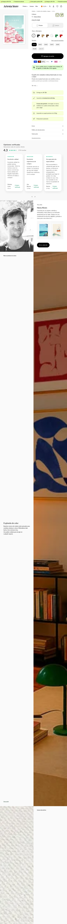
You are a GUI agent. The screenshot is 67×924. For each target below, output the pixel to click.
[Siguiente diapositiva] (63, 31)
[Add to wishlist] (57, 15)
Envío (33, 126)
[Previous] (32, 197)
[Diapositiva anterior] (60, 31)
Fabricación (35, 134)
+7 (60, 62)
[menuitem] (37, 6)
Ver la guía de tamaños (57, 40)
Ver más (34, 85)
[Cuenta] (53, 6)
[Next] (35, 197)
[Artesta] (12, 6)
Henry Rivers (37, 16)
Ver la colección (43, 245)
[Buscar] (50, 6)
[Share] (62, 15)
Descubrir (6, 801)
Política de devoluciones (38, 130)
